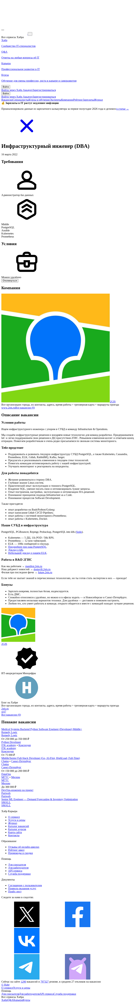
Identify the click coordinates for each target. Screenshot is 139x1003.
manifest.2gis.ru (33, 566)
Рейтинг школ (16, 850)
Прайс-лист (15, 891)
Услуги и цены (16, 820)
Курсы (26, 1000)
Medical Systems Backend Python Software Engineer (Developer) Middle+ (41, 729)
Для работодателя (18, 867)
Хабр (4, 1000)
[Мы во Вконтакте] (26, 952)
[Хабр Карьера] (14, 33)
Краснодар (24, 745)
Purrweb (6, 793)
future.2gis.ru (45, 572)
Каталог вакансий (18, 826)
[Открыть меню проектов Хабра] (2, 29)
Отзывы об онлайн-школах (23, 846)
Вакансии (7, 99)
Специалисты (21, 99)
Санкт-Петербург (21, 761)
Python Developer (11, 742)
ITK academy (8, 745)
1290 (23, 981)
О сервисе (14, 817)
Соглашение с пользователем (25, 885)
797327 (45, 981)
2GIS (113, 401)
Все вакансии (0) (25, 407)
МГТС (5, 777)
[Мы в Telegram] (26, 978)
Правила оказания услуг (22, 888)
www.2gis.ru (8, 407)
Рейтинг (78, 99)
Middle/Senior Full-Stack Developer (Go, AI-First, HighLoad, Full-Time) (40, 758)
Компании (67, 99)
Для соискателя (17, 864)
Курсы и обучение (39, 99)
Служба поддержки (19, 873)
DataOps (6, 774)
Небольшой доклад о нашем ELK (27, 553)
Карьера (18, 1000)
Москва (15, 777)
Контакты (13, 835)
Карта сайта (15, 832)
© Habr (5, 984)
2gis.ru (5, 708)
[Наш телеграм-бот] (77, 978)
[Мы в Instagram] (77, 952)
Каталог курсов (17, 829)
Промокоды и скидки (20, 853)
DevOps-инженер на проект (17, 790)
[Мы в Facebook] (77, 926)
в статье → (122, 108)
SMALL (6, 802)
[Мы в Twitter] (26, 926)
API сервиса (15, 870)
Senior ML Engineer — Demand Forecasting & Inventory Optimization (39, 799)
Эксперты (55, 99)
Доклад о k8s (15, 549)
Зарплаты (88, 99)
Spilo (79, 531)
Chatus (5, 761)
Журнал (98, 99)
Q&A (10, 1000)
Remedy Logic (9, 732)
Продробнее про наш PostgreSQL (27, 546)
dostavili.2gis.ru (42, 569)
